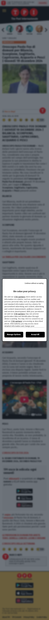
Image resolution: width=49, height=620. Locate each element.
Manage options (14, 334)
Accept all (35, 334)
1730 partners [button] (19, 297)
